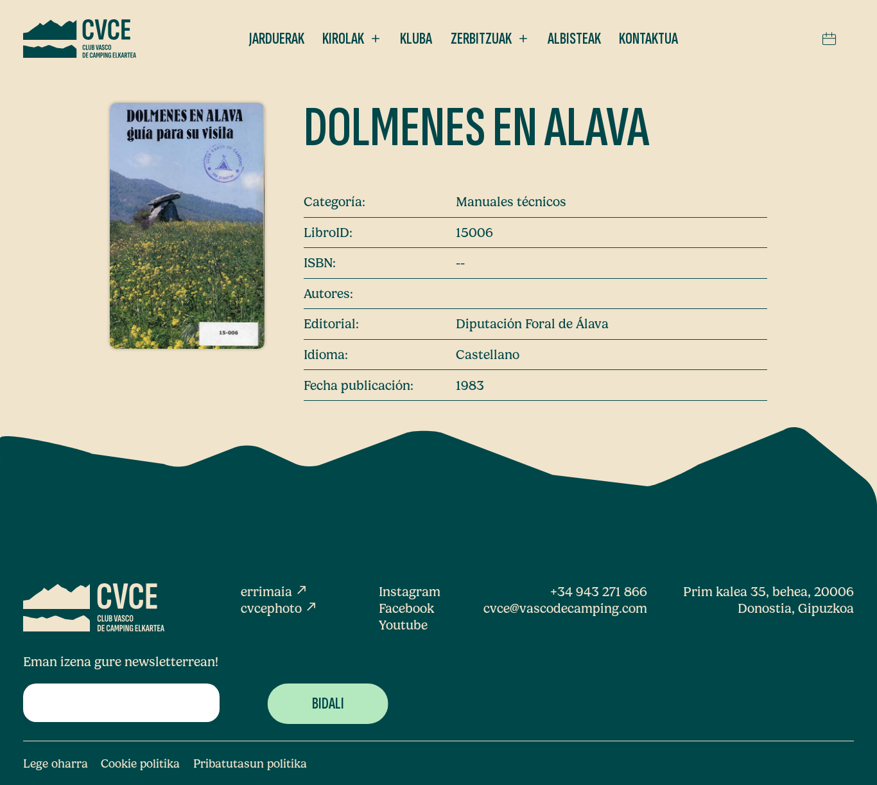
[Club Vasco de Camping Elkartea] (79, 38)
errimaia (274, 591)
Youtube (403, 625)
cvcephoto (279, 608)
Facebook (406, 608)
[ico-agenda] (829, 38)
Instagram (409, 591)
